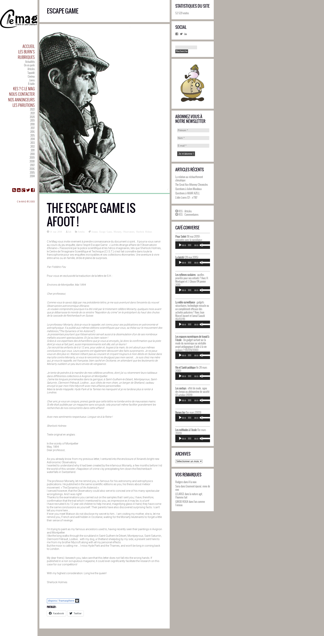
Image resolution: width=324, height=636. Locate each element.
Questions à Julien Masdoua (188, 189)
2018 (32, 124)
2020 (32, 117)
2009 (32, 157)
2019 (32, 120)
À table (31, 84)
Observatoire (128, 231)
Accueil (28, 46)
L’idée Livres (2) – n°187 (186, 197)
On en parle (29, 65)
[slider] (205, 244)
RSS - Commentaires (188, 214)
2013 (32, 143)
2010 (32, 154)
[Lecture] (180, 245)
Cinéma (31, 76)
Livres (32, 80)
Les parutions (24, 105)
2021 (32, 113)
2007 (32, 165)
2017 (33, 128)
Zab (69, 231)
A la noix (192, 482)
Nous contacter (22, 94)
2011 (33, 150)
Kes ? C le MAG (24, 88)
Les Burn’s (26, 52)
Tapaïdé (31, 73)
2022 (32, 109)
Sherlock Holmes (144, 231)
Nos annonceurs (21, 100)
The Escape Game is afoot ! (91, 215)
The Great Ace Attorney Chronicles (191, 184)
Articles (31, 69)
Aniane (94, 231)
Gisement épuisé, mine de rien (192, 488)
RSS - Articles (185, 211)
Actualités (30, 62)
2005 (32, 172)
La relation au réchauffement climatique (189, 178)
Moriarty (117, 231)
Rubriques (26, 57)
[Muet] (201, 245)
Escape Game (105, 231)
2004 (32, 176)
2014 (32, 139)
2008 (32, 161)
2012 (32, 146)
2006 (32, 169)
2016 (32, 132)
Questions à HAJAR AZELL (187, 193)
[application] (192, 245)
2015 (32, 135)
